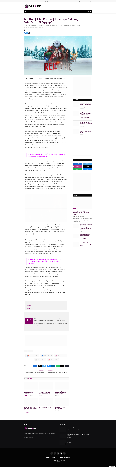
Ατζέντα (74, 208)
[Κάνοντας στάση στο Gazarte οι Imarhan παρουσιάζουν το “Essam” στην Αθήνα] (76, 236)
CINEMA (47, 11)
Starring (29, 305)
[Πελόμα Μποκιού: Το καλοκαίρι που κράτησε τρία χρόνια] (63, 436)
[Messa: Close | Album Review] (63, 442)
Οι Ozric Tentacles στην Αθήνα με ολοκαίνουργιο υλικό (86, 244)
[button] (46, 302)
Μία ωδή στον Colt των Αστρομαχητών (60, 408)
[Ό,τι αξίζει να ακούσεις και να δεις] (33, 6)
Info (29, 302)
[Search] (90, 11)
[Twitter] (19, 84)
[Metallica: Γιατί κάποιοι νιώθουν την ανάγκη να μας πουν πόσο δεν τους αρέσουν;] (76, 104)
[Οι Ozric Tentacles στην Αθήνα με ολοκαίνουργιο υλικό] (76, 244)
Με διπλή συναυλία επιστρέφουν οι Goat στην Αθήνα (39, 1)
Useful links (30, 308)
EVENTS (62, 11)
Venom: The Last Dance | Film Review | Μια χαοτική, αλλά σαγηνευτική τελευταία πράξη (30, 409)
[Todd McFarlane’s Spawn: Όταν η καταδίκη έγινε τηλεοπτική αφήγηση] (46, 386)
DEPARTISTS (75, 11)
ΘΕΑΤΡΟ (68, 11)
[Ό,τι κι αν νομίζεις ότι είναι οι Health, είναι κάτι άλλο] (76, 131)
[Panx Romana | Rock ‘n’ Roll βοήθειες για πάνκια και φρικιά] (76, 123)
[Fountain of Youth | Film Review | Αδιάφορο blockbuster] (31, 386)
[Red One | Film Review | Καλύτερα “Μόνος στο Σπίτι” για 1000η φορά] (58, 55)
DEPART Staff (76, 216)
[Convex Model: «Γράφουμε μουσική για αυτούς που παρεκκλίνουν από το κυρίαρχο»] (63, 429)
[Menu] (25, 12)
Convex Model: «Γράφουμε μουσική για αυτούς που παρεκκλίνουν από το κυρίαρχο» (79, 428)
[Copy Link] (29, 33)
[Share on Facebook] (25, 33)
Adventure (30, 351)
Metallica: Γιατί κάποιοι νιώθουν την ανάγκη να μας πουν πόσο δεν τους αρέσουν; (85, 105)
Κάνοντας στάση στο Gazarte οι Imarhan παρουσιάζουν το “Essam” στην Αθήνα (86, 236)
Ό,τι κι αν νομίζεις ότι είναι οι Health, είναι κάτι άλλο (86, 131)
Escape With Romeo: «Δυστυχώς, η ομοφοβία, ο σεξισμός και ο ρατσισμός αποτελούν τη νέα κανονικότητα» (86, 114)
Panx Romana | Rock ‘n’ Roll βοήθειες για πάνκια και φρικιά (86, 123)
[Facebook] (19, 81)
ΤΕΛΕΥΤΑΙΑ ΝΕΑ (32, 11)
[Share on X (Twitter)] (27, 33)
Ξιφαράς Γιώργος (30, 29)
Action (25, 351)
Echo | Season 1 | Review (45, 407)
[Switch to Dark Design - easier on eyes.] (88, 11)
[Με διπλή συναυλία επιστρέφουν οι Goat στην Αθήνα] (82, 203)
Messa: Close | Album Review (73, 441)
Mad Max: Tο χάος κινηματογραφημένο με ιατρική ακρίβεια (61, 392)
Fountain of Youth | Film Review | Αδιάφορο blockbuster (30, 392)
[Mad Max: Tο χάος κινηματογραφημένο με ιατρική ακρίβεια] (62, 386)
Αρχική (25, 14)
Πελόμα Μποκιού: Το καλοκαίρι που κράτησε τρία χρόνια (78, 435)
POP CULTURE (55, 11)
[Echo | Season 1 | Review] (46, 402)
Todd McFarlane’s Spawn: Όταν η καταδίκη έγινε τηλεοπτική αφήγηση (45, 392)
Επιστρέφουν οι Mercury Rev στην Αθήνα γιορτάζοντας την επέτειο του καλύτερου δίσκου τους (86, 227)
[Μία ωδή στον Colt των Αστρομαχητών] (62, 402)
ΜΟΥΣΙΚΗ (40, 11)
